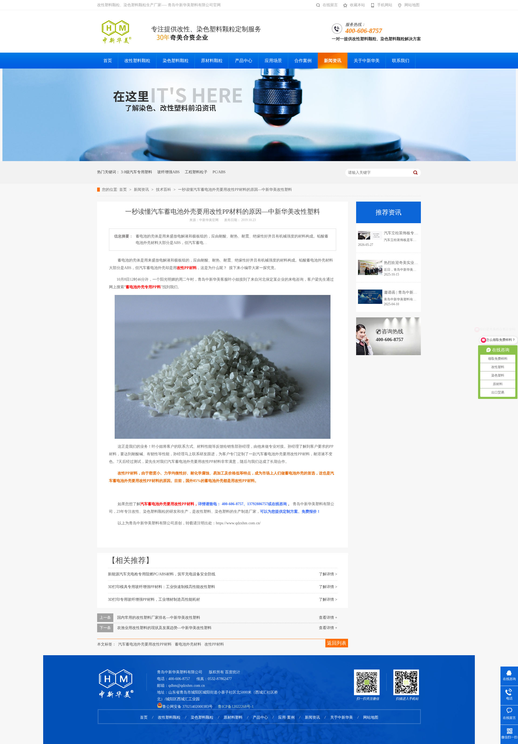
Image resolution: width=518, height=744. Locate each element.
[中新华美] (259, 160)
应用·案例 (286, 717)
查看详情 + (328, 618)
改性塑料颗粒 (169, 717)
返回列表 (336, 643)
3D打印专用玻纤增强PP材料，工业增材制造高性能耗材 (154, 599)
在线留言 (330, 5)
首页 (123, 190)
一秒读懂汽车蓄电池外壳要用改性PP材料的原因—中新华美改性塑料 (235, 190)
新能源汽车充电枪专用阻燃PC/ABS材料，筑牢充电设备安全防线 (161, 574)
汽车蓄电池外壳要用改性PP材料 (145, 644)
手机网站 (384, 5)
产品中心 (260, 717)
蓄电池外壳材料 (188, 644)
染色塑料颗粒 (202, 717)
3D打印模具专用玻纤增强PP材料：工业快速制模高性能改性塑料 (161, 587)
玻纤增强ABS (168, 172)
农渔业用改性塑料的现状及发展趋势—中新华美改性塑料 (164, 628)
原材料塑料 (233, 717)
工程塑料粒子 (196, 172)
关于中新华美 (341, 717)
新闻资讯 (142, 190)
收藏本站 (357, 5)
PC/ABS (219, 172)
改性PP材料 (214, 644)
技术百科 (164, 190)
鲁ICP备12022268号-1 (236, 707)
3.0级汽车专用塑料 (136, 172)
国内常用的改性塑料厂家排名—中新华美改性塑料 (158, 618)
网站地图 (412, 5)
